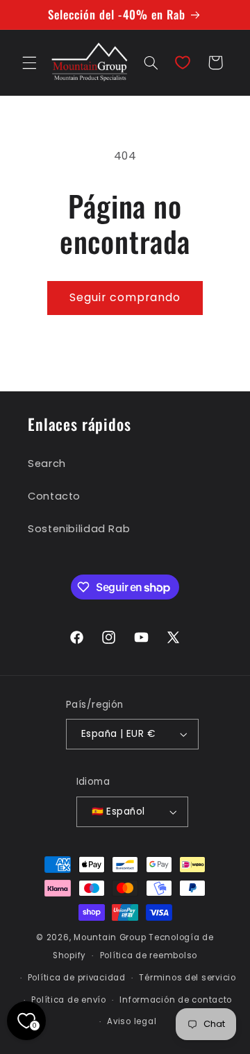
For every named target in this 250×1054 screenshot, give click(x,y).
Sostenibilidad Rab (79, 529)
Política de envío (68, 999)
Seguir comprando (125, 297)
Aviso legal (131, 1021)
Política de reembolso (148, 955)
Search (47, 463)
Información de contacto (175, 999)
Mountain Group (110, 937)
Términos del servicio (187, 977)
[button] (29, 62)
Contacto (54, 496)
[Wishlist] (183, 62)
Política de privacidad (77, 977)
